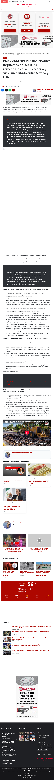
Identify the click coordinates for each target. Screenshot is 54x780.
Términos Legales (26, 775)
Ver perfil (39, 91)
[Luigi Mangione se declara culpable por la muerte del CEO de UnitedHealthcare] (27, 736)
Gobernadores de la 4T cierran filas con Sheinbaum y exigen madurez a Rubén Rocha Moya (29, 1)
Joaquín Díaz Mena (42, 744)
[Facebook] (2, 90)
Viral (44, 754)
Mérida (39, 747)
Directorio (33, 775)
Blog (9, 53)
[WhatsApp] (9, 90)
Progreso (45, 751)
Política (45, 749)
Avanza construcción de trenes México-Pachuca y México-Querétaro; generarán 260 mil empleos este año (13, 507)
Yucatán (49, 754)
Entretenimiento (41, 740)
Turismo (39, 754)
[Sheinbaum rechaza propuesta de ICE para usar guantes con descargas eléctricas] (32, 733)
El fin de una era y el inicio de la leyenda (13, 480)
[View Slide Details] (27, 41)
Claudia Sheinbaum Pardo (43, 735)
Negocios (40, 749)
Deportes (44, 737)
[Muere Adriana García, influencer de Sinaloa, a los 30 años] (27, 566)
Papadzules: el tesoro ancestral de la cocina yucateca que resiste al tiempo (39, 481)
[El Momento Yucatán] (27, 5)
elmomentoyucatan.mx (9, 81)
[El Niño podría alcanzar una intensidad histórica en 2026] (32, 736)
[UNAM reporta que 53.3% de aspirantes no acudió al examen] (27, 739)
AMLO (39, 732)
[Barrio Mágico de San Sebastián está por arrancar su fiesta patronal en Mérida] (10, 566)
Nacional (50, 747)
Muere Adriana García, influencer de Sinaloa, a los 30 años (27, 573)
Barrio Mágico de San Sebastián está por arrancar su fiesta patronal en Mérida (10, 573)
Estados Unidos (41, 742)
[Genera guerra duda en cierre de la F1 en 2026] (21, 739)
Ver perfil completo (37, 453)
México (44, 747)
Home (19, 775)
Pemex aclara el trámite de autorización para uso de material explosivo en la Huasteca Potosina (43, 573)
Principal (39, 751)
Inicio (5, 53)
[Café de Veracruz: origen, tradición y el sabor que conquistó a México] (27, 733)
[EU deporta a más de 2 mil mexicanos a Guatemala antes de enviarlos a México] (7, 652)
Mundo (49, 744)
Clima (39, 737)
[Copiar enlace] (13, 90)
